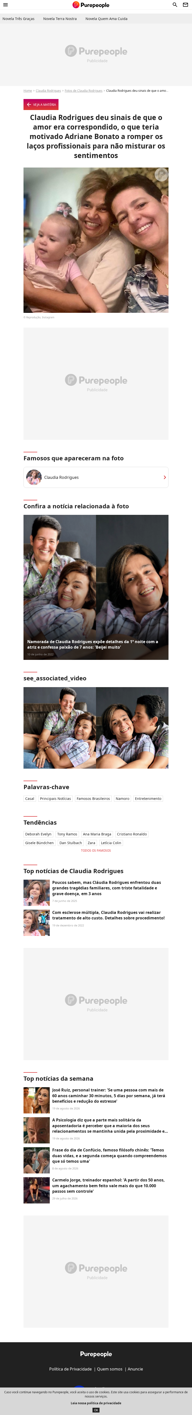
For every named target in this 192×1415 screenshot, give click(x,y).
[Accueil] (90, 4)
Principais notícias (55, 798)
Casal (29, 798)
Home (28, 91)
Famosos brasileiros (93, 798)
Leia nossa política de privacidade (96, 1403)
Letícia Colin (111, 842)
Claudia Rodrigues (48, 91)
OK (96, 1410)
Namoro (122, 798)
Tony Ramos (67, 834)
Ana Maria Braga (97, 834)
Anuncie (135, 1369)
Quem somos (109, 1369)
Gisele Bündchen (39, 842)
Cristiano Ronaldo (132, 834)
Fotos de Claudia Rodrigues (83, 91)
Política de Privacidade (70, 1369)
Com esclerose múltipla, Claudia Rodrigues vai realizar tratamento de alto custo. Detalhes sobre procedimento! (108, 915)
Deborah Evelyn (38, 834)
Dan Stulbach (71, 842)
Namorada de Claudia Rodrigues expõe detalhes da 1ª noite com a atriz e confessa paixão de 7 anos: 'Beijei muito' (92, 644)
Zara (91, 842)
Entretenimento (148, 798)
